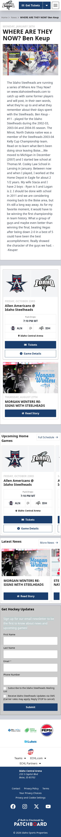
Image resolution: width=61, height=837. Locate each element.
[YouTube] (48, 806)
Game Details (32, 353)
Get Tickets (33, 5)
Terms (45, 788)
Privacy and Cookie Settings (31, 797)
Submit (30, 707)
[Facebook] (13, 806)
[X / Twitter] (36, 806)
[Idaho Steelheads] (8, 5)
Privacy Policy (31, 788)
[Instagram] (24, 806)
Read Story (32, 413)
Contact (16, 788)
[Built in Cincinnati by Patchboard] (30, 822)
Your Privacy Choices (30, 793)
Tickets (32, 345)
